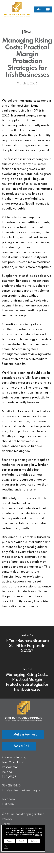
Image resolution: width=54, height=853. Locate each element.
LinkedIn (8, 804)
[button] (43, 9)
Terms (6, 824)
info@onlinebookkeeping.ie (21, 790)
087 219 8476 (11, 785)
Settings (34, 841)
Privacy (7, 819)
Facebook (8, 799)
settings (38, 835)
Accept (9, 841)
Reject (21, 841)
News (28, 31)
